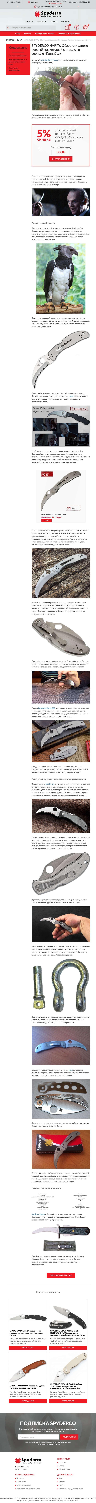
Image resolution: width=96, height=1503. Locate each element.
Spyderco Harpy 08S (46, 708)
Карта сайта (21, 1482)
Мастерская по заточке (44, 34)
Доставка (62, 1462)
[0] (85, 27)
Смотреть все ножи (61, 159)
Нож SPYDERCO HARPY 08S (53, 514)
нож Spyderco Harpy (49, 60)
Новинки (62, 1482)
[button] (55, 3)
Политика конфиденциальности (71, 1489)
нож (71, 396)
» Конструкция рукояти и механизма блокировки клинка (17, 62)
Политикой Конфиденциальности (59, 1442)
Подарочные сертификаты (69, 34)
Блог (60, 1478)
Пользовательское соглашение (28, 1489)
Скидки (61, 1485)
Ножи (17, 34)
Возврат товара (64, 1469)
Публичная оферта (24, 1485)
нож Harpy (49, 784)
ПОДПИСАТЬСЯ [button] (69, 1437)
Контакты (65, 21)
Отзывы (53, 21)
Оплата (61, 1466)
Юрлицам (41, 21)
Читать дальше (28, 1347)
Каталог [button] (29, 21)
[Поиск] (8, 27)
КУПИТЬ (46, 520)
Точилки (27, 34)
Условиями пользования (45, 1444)
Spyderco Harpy (38, 1214)
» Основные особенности (17, 56)
